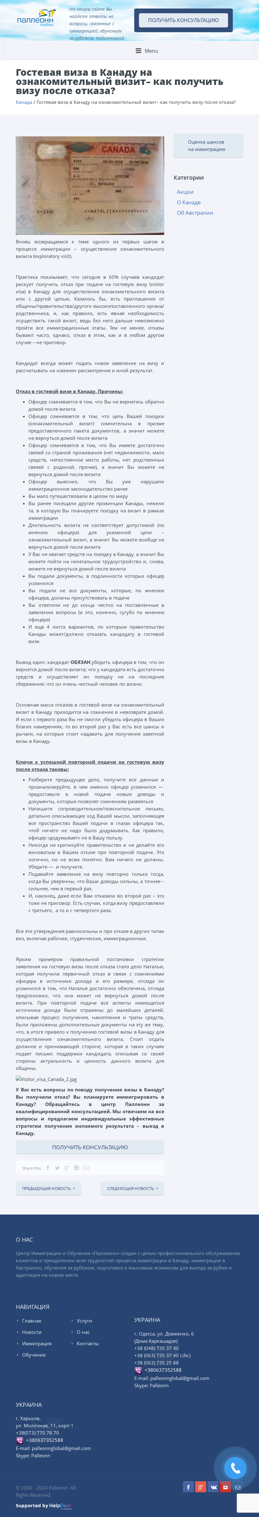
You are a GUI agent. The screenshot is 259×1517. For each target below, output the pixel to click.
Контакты (88, 1343)
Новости (32, 1332)
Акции (185, 191)
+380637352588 (162, 1370)
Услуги (84, 1320)
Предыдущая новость (46, 1188)
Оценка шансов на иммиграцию (206, 145)
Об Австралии (195, 212)
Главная (31, 1320)
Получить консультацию (183, 20)
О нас (83, 1332)
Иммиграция (36, 1343)
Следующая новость (130, 1188)
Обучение (33, 1355)
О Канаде (189, 202)
